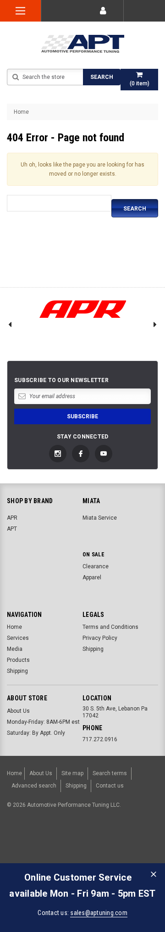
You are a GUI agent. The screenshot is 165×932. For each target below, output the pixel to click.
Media (14, 649)
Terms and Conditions (110, 627)
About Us (18, 711)
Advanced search (33, 785)
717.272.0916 (99, 739)
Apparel (91, 577)
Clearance (95, 566)
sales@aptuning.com (98, 912)
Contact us (110, 785)
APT (12, 529)
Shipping (17, 671)
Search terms (110, 773)
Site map (72, 773)
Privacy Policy (99, 638)
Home (21, 112)
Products (18, 660)
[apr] (82, 309)
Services (18, 638)
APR (12, 518)
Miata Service (99, 518)
